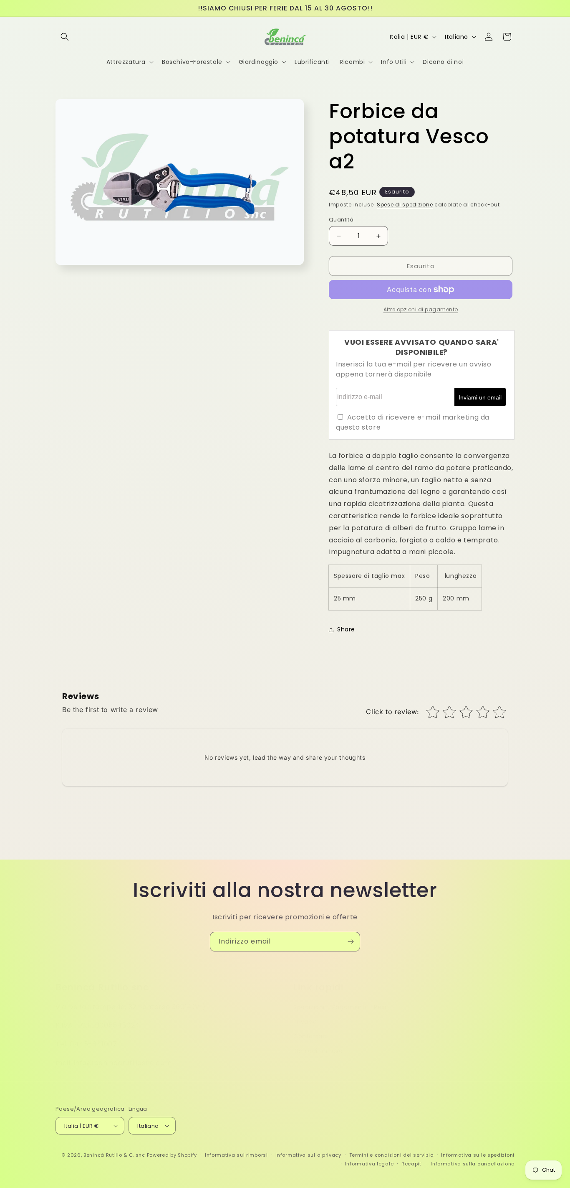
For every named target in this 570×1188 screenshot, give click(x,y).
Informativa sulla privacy (308, 1155)
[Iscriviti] (350, 941)
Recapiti (412, 1163)
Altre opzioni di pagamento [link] (420, 309)
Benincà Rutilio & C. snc (114, 1155)
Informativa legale (369, 1163)
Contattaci (310, 1028)
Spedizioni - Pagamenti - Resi (339, 999)
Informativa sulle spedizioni (478, 1155)
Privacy (304, 1013)
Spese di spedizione (405, 204)
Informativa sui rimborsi (236, 1155)
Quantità (341, 220)
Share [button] (346, 629)
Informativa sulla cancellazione (473, 1163)
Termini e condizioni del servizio (391, 1155)
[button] (64, 37)
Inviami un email (480, 397)
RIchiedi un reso (318, 1042)
